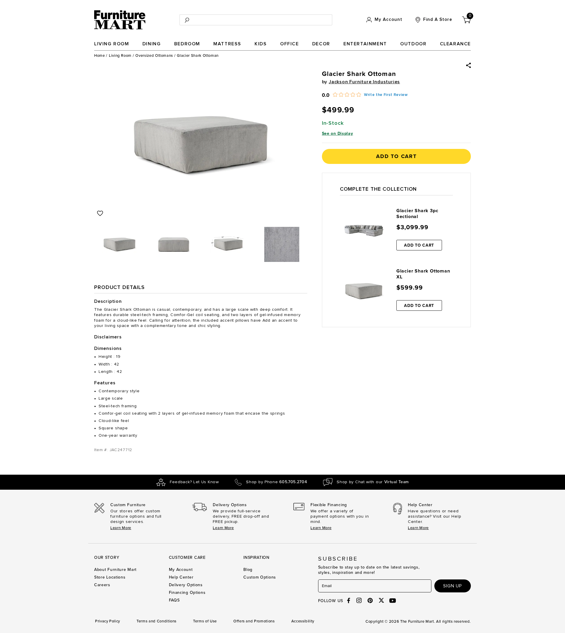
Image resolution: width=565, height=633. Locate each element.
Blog (247, 569)
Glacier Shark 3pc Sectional (417, 214)
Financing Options (187, 592)
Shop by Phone (276, 482)
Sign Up (452, 586)
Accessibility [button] (302, 621)
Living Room (111, 43)
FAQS (174, 600)
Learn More (120, 528)
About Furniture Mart (115, 569)
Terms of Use (205, 621)
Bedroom (187, 43)
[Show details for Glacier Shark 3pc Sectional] (364, 230)
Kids (261, 43)
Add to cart (396, 156)
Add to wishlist (100, 213)
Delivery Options (186, 584)
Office (289, 43)
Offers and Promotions (254, 621)
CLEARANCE (455, 43)
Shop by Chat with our (373, 482)
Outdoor (413, 43)
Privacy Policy (107, 621)
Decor (321, 43)
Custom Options (259, 577)
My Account (181, 569)
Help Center (181, 577)
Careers (102, 584)
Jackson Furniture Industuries (364, 81)
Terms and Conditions (157, 621)
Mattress (227, 43)
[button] (468, 65)
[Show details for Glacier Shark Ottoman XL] (364, 291)
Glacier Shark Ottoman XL (423, 274)
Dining (151, 43)
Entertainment (365, 43)
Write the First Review (386, 95)
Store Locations (110, 577)
